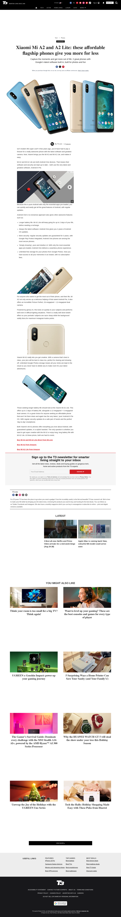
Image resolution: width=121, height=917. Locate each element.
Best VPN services (51, 871)
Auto (75, 8)
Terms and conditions (85, 889)
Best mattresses (71, 871)
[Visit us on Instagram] (83, 3)
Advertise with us (69, 893)
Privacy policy (43, 893)
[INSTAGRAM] (20, 495)
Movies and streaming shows (55, 867)
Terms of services (52, 477)
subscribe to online (89, 504)
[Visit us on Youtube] (80, 3)
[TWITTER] (17, 495)
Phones (63, 38)
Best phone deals (92, 861)
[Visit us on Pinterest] (77, 3)
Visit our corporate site (82, 911)
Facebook (21, 504)
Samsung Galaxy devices (53, 864)
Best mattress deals (93, 864)
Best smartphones (72, 867)
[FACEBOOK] (14, 495)
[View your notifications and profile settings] (103, 3)
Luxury (68, 8)
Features (68, 144)
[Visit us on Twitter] (74, 3)
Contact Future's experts (57, 889)
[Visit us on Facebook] (71, 3)
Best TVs (69, 864)
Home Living (58, 8)
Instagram (31, 504)
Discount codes (91, 871)
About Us (72, 889)
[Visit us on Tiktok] (90, 3)
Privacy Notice (84, 477)
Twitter (14, 504)
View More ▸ (60, 843)
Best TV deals (91, 867)
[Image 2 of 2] (70, 187)
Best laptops (70, 861)
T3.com (59, 144)
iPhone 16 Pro (50, 861)
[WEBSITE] (23, 495)
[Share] (57, 67)
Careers (80, 893)
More (82, 8)
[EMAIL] (26, 495)
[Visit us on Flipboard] (87, 3)
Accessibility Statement (37, 889)
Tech (42, 8)
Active (49, 8)
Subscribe (109, 2)
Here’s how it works (83, 70)
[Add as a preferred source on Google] (60, 903)
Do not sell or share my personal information (60, 896)
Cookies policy (55, 893)
